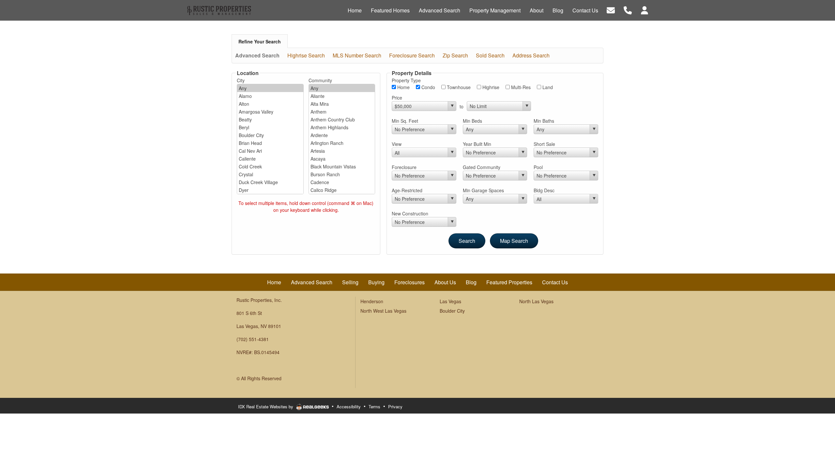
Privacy (395, 406)
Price (397, 97)
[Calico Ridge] (342, 190)
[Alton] (270, 104)
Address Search (531, 55)
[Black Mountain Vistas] (342, 166)
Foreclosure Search (412, 55)
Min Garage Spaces (483, 190)
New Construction (410, 213)
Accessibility (349, 406)
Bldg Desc (544, 190)
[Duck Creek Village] (270, 182)
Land (547, 87)
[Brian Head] (270, 143)
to (461, 106)
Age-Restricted (407, 190)
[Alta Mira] (342, 104)
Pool (538, 167)
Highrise (490, 87)
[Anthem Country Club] (342, 119)
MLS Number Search (357, 55)
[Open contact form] (611, 9)
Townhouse (458, 87)
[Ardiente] (342, 135)
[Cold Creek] (270, 166)
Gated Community (481, 167)
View (397, 144)
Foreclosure (404, 167)
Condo (427, 87)
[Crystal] (270, 174)
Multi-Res (520, 87)
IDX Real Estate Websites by (266, 406)
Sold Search (490, 55)
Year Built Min (477, 144)
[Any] (270, 88)
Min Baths (544, 121)
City (241, 80)
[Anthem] (342, 112)
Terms (374, 406)
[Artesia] (342, 151)
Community (320, 80)
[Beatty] (270, 119)
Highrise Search (306, 55)
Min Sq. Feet (405, 121)
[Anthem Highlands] (342, 127)
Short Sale (544, 144)
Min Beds (472, 121)
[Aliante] (342, 96)
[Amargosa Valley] (270, 112)
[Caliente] (270, 159)
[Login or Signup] (644, 9)
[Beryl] (270, 127)
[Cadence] (342, 182)
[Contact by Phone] (628, 9)
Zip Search (455, 55)
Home (403, 87)
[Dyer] (270, 190)
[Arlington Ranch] (342, 143)
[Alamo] (270, 96)
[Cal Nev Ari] (270, 151)
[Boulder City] (270, 135)
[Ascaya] (342, 159)
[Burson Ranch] (342, 174)
